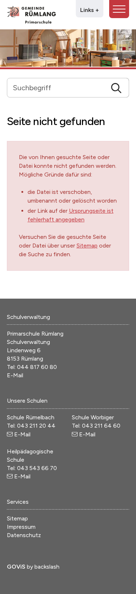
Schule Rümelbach (30, 417)
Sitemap (87, 245)
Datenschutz (24, 535)
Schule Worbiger (93, 417)
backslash (46, 566)
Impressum (21, 526)
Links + (89, 10)
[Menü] (119, 9)
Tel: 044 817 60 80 (32, 367)
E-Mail (15, 375)
